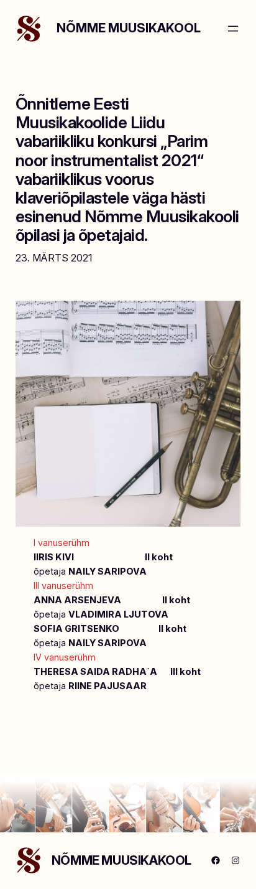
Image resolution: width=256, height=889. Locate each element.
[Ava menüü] (233, 28)
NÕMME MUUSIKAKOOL (129, 28)
